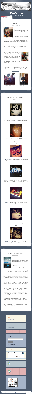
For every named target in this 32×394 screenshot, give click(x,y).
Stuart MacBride (11, 117)
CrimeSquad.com (6, 66)
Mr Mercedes (6, 202)
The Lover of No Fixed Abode (12, 352)
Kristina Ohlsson (9, 159)
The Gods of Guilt (7, 138)
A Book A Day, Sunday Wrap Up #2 (16, 97)
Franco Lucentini (10, 353)
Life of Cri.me (16, 13)
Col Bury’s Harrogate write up (8, 48)
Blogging (16, 21)
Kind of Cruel (6, 221)
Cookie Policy (15, 392)
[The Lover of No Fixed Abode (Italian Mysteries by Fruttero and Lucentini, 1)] (23, 354)
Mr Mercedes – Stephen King (16, 253)
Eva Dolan (11, 241)
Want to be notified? (12, 337)
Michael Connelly (14, 138)
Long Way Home (6, 241)
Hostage (5, 159)
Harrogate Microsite (15, 71)
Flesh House (6, 117)
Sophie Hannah (11, 221)
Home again (16, 23)
